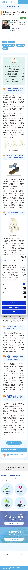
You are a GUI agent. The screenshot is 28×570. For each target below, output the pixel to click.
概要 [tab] (23, 260)
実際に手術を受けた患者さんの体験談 (15, 455)
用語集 (21, 554)
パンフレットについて (14, 539)
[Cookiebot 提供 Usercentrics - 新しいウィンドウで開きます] (20, 257)
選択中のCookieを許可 (14, 307)
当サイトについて (7, 557)
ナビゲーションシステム (8, 45)
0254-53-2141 (16, 28)
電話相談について (14, 523)
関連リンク (6, 560)
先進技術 (5, 48)
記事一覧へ (14, 443)
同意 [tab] (5, 260)
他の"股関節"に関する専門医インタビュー (12, 450)
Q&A (7, 554)
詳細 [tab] (14, 260)
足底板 (4, 42)
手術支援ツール (20, 45)
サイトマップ (21, 560)
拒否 (14, 311)
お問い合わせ (21, 557)
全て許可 (14, 303)
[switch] (24, 288)
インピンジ (12, 42)
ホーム (3, 465)
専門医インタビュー (11, 465)
